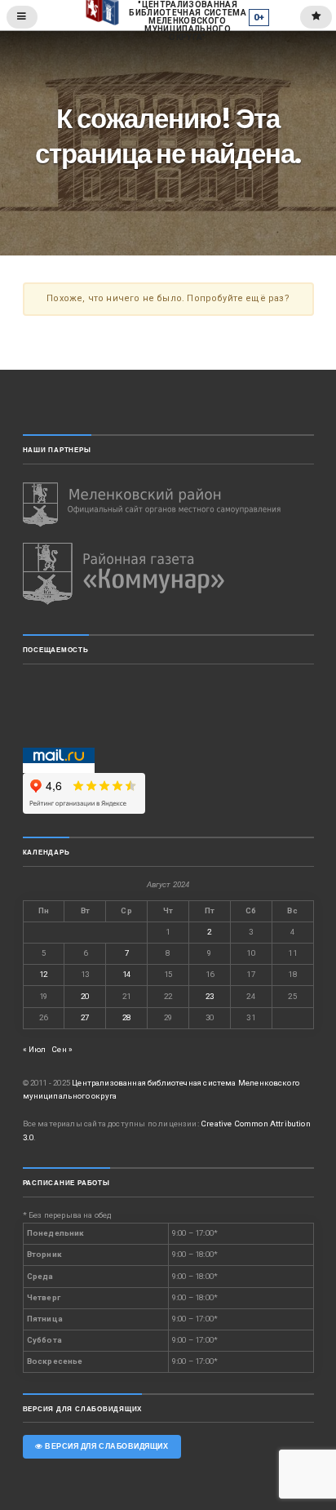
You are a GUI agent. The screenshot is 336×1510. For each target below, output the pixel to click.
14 (126, 974)
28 (126, 1017)
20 (85, 996)
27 (85, 1017)
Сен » (62, 1049)
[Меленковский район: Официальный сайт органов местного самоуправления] (168, 505)
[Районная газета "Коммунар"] (168, 574)
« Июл (34, 1049)
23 (210, 996)
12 (43, 974)
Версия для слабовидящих (105, 1446)
